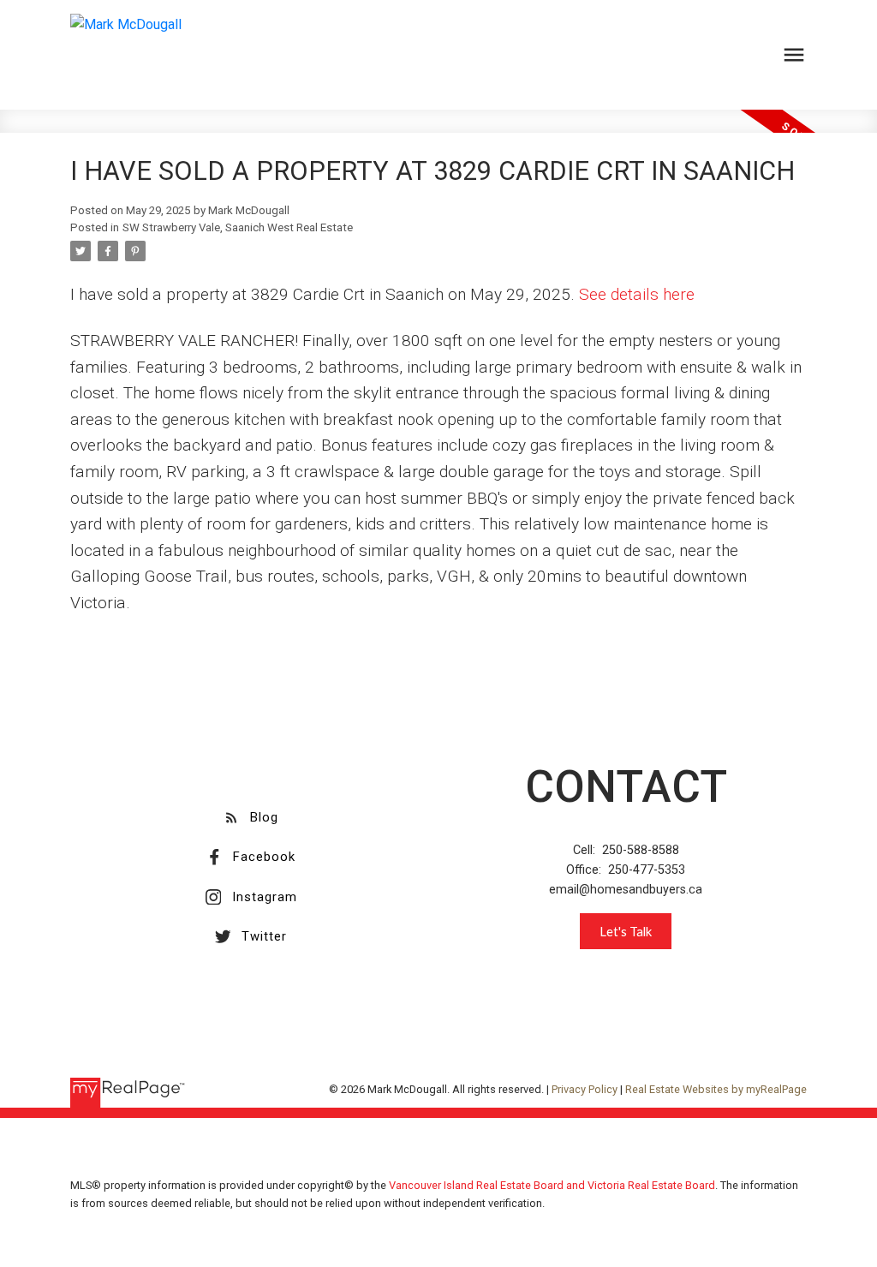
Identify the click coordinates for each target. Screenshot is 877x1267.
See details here (637, 294)
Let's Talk (626, 931)
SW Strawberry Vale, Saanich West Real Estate (237, 227)
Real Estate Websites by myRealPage (716, 1089)
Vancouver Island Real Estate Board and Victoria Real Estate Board (552, 1185)
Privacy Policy (584, 1089)
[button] (251, 817)
